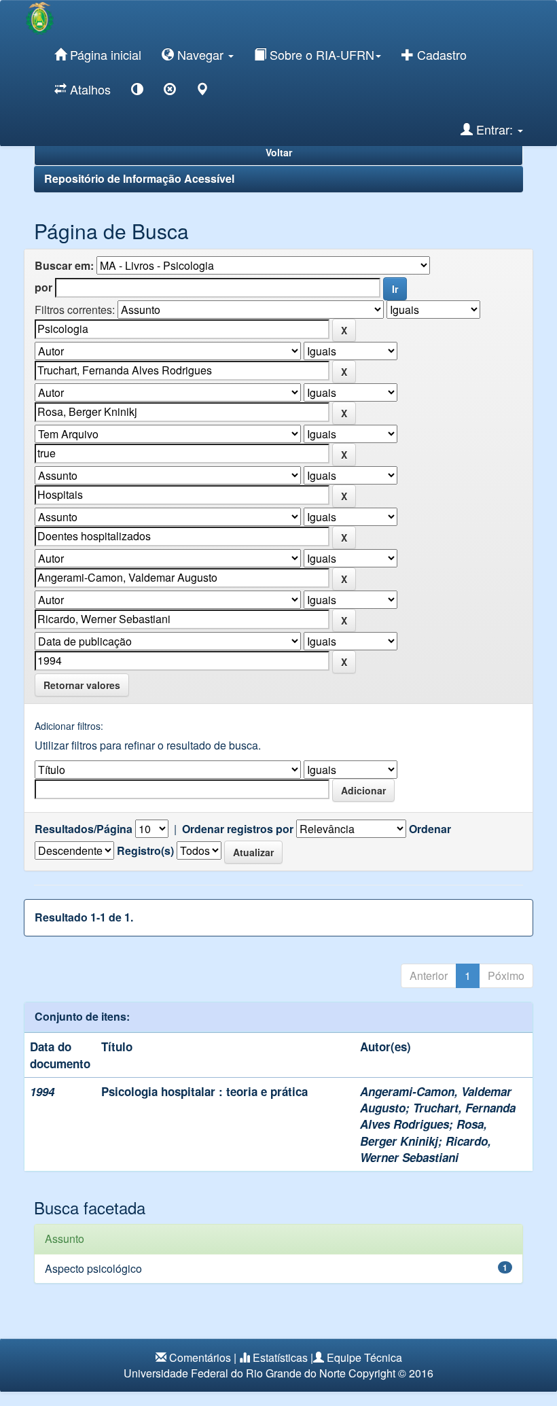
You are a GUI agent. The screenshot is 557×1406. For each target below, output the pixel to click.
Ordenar (430, 829)
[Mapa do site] (202, 91)
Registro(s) (145, 850)
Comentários (200, 1357)
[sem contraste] (170, 91)
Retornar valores (81, 685)
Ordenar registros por (237, 829)
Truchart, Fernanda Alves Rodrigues (438, 1116)
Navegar (200, 54)
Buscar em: (64, 265)
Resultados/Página (83, 829)
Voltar (279, 152)
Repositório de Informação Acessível (139, 178)
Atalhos (89, 89)
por (43, 287)
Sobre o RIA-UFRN (320, 54)
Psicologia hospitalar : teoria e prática (204, 1091)
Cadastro (440, 54)
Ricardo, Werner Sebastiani (425, 1149)
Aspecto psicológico (93, 1268)
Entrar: (494, 129)
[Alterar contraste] (137, 91)
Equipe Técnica (364, 1357)
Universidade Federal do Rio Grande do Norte (235, 1373)
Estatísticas (280, 1357)
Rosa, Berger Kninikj (423, 1132)
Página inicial (104, 54)
